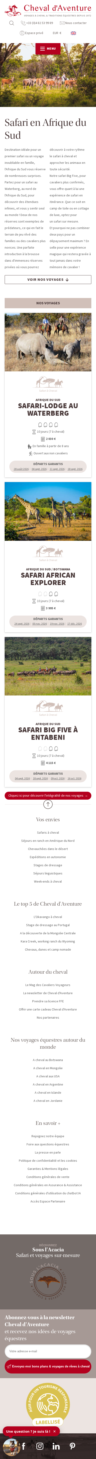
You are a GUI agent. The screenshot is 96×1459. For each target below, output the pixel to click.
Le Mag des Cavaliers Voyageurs (47, 985)
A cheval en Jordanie (48, 1101)
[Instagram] (40, 1446)
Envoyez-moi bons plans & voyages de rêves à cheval (50, 1366)
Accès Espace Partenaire (48, 1201)
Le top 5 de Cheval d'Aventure (48, 904)
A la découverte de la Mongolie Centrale (48, 933)
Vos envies (48, 819)
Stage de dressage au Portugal (48, 925)
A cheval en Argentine (48, 1084)
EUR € (57, 33)
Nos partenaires (48, 1017)
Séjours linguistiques (47, 873)
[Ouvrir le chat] (12, 1447)
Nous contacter (76, 23)
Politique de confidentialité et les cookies (48, 1160)
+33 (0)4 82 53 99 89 (39, 23)
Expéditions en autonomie (48, 857)
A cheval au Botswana (48, 1060)
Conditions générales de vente (47, 1177)
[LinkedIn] (56, 1446)
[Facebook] (23, 1446)
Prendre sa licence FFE (48, 1001)
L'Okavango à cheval (48, 917)
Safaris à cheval (48, 832)
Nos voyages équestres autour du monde (48, 1043)
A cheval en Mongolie (48, 1068)
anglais (73, 33)
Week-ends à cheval (48, 881)
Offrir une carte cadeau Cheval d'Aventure (48, 1009)
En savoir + (48, 1123)
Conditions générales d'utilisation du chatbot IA (48, 1193)
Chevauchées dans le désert (48, 849)
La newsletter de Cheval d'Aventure (48, 993)
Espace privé (33, 33)
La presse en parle (48, 1152)
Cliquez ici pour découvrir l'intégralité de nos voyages (45, 795)
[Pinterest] (72, 1446)
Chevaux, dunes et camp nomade (48, 949)
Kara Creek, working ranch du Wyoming (48, 941)
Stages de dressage (48, 865)
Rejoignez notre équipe (47, 1136)
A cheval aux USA (48, 1076)
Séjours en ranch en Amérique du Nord (48, 841)
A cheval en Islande (48, 1092)
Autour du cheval (48, 972)
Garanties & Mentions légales (47, 1169)
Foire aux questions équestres (48, 1144)
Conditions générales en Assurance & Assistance (48, 1185)
